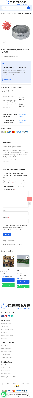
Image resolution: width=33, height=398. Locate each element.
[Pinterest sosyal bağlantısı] (8, 91)
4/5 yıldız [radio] (22, 186)
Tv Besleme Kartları (6, 357)
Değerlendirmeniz (9, 189)
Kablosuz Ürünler (11, 13)
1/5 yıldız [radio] (18, 186)
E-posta (6, 217)
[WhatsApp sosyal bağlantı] (13, 91)
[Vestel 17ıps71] (8, 261)
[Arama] (28, 7)
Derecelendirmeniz (9, 186)
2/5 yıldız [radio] (19, 186)
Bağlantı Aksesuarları (25, 13)
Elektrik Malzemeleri (7, 335)
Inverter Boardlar (6, 348)
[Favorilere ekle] (12, 257)
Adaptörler (4, 338)
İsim (5, 210)
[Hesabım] (29, 2)
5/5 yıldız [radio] (23, 186)
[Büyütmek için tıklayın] (4, 43)
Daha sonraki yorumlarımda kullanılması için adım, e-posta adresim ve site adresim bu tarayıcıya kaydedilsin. (15, 227)
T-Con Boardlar (5, 354)
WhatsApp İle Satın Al (9, 284)
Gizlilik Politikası (5, 371)
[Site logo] (16, 2)
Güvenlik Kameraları (7, 329)
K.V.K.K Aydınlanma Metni (8, 377)
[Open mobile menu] (2, 2)
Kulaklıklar (4, 332)
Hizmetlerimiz (5, 365)
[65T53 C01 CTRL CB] (23, 261)
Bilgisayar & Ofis (6, 323)
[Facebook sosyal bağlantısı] (6, 91)
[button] (8, 280)
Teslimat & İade (5, 368)
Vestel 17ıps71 (6, 269)
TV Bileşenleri (5, 326)
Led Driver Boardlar (6, 351)
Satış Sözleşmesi (6, 374)
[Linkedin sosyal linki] (11, 91)
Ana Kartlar (4, 345)
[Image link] (15, 306)
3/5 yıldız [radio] (21, 186)
